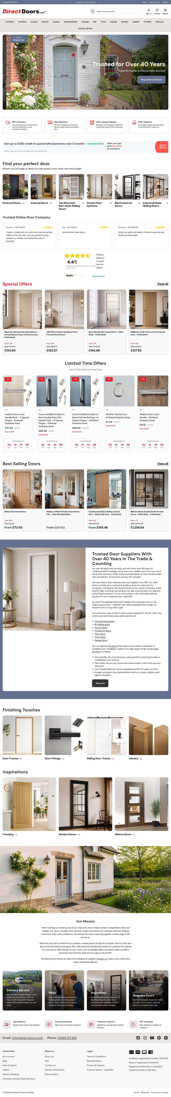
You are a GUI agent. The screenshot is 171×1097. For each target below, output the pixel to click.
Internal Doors (39, 203)
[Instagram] (145, 1037)
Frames (124, 22)
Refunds (145, 1092)
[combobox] (119, 11)
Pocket (45, 22)
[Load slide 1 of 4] (80, 105)
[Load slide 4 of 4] (90, 105)
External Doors (12, 203)
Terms (136, 1092)
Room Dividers (70, 22)
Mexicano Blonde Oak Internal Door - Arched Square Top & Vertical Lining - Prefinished (21, 335)
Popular (159, 22)
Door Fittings (53, 758)
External (9, 22)
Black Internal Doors (123, 204)
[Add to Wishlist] (38, 293)
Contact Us (50, 1065)
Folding (85, 22)
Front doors (100, 637)
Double (56, 22)
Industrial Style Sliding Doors (152, 204)
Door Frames (10, 758)
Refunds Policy (94, 1061)
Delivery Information (55, 1069)
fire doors (113, 646)
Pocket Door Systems (94, 204)
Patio (103, 22)
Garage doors (101, 640)
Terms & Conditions (96, 1056)
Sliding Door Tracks (98, 758)
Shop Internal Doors (75, 83)
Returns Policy (52, 1074)
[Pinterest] (159, 1037)
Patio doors (100, 634)
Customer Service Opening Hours (19, 1078)
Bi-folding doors (102, 624)
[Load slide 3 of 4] (87, 105)
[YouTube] (152, 1037)
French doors (101, 627)
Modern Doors (67, 834)
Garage (113, 22)
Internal (22, 22)
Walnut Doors (123, 834)
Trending (8, 834)
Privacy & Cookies (95, 1065)
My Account (8, 1056)
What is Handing (11, 1074)
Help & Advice (154, 2)
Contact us (101, 958)
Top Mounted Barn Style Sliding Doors (69, 206)
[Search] (93, 11)
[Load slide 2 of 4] (84, 105)
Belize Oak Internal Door (15, 511)
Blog (144, 2)
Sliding (34, 22)
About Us (100, 683)
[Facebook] (138, 1037)
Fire (95, 22)
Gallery (165, 2)
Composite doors (103, 630)
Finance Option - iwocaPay (100, 1069)
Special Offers (85, 28)
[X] (166, 1037)
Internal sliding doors (105, 621)
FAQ (47, 1061)
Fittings (147, 22)
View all (162, 284)
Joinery (135, 22)
